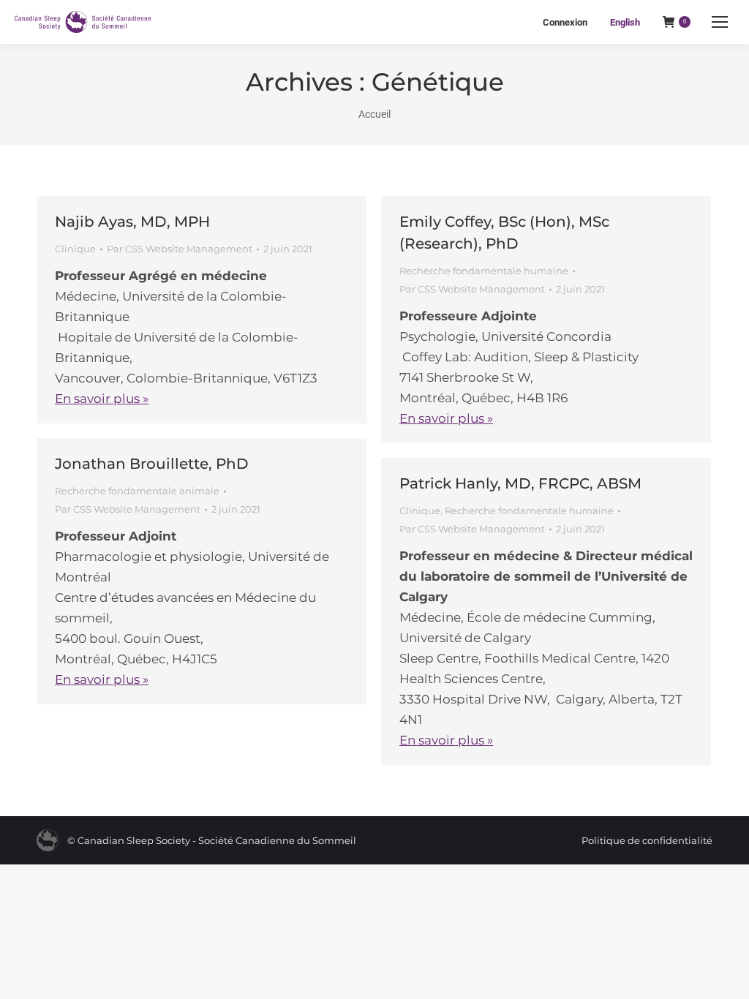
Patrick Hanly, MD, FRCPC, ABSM (520, 483)
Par (179, 249)
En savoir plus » (101, 398)
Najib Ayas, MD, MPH (132, 221)
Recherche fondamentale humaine (483, 270)
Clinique (75, 249)
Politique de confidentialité (646, 840)
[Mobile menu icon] (719, 22)
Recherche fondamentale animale (137, 491)
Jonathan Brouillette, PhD (152, 463)
